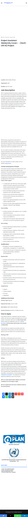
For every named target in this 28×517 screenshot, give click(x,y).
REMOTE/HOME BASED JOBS (7, 471)
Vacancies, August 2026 (10, 37)
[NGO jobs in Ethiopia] (8, 3)
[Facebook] (3, 394)
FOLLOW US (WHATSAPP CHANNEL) (8, 472)
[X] (6, 394)
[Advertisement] (14, 21)
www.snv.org (8, 163)
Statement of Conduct (6, 374)
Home (3, 37)
